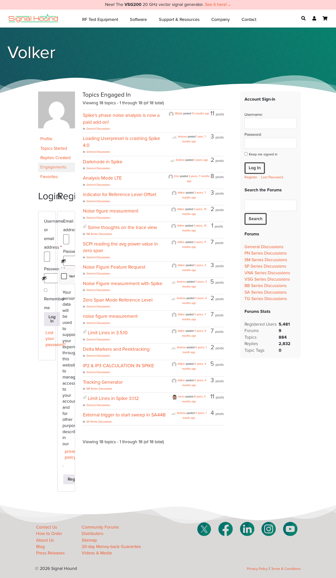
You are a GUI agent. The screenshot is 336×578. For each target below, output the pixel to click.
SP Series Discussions (265, 266)
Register (250, 177)
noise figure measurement (110, 316)
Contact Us (46, 527)
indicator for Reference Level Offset (119, 195)
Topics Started (53, 148)
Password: (253, 134)
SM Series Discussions (99, 234)
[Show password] (44, 278)
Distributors (92, 533)
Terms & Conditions (286, 569)
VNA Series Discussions (267, 272)
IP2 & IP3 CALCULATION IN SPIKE (118, 366)
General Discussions (98, 128)
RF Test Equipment (100, 19)
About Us (45, 540)
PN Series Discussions (265, 253)
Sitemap (89, 540)
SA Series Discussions (99, 421)
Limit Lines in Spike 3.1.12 (113, 398)
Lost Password (272, 177)
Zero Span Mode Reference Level (118, 300)
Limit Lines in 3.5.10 (108, 333)
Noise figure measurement (110, 211)
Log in (52, 319)
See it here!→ (218, 4)
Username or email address (47, 235)
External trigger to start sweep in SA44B (124, 415)
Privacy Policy (257, 569)
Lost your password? (48, 338)
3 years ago (201, 160)
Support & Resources (179, 19)
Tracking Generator (103, 382)
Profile (46, 138)
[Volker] (56, 132)
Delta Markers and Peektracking (116, 349)
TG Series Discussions (265, 298)
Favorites (49, 176)
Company (220, 19)
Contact (249, 19)
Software (138, 19)
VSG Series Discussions (267, 279)
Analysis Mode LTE (102, 178)
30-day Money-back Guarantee (111, 546)
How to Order (49, 533)
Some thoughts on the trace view (122, 227)
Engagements (53, 167)
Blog (40, 546)
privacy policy (67, 454)
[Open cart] (324, 18)
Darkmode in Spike (102, 162)
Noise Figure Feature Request (114, 267)
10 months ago (200, 113)
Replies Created (55, 157)
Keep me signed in (263, 154)
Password (47, 269)
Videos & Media (97, 553)
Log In (255, 167)
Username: (253, 114)
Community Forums (100, 527)
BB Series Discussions (265, 285)
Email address (66, 226)
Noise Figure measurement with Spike (122, 284)
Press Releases (50, 553)
